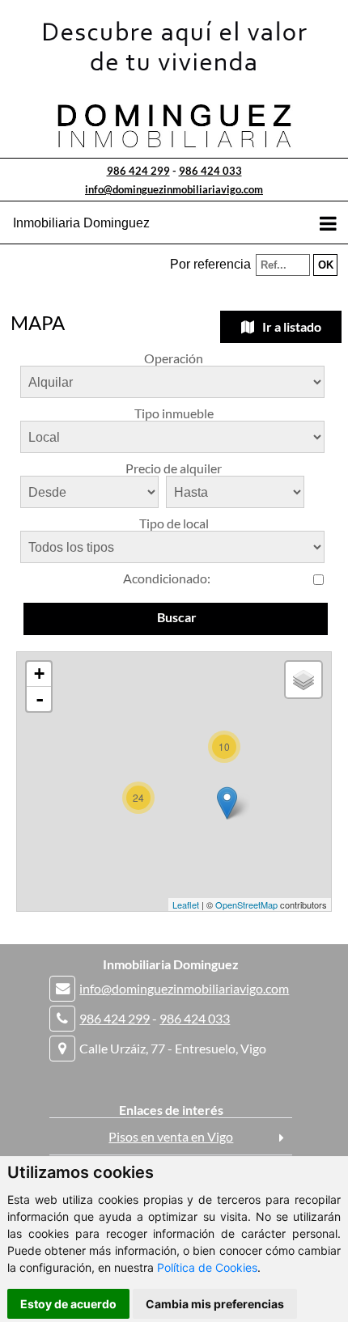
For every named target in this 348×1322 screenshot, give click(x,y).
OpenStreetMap (246, 904)
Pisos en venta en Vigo (170, 1136)
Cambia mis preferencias (215, 1304)
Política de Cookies (207, 1267)
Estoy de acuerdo (68, 1304)
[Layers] (303, 679)
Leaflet (185, 904)
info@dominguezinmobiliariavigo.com (174, 189)
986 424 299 (138, 170)
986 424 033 (210, 170)
